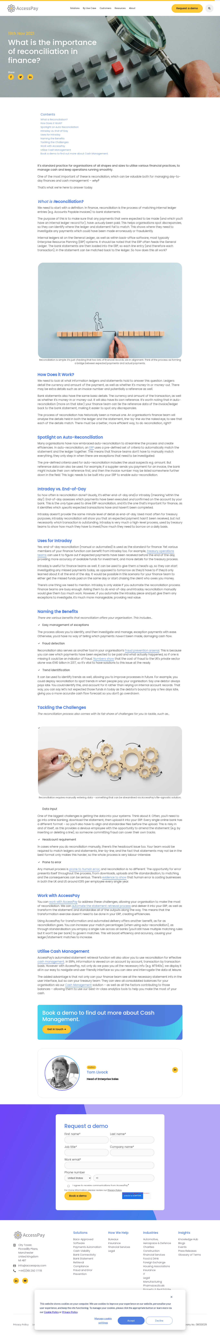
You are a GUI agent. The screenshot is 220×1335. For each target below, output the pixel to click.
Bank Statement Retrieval (83, 1260)
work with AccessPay (63, 902)
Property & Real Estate (157, 1289)
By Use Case (89, 8)
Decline (159, 1320)
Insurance (114, 1243)
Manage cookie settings (103, 1320)
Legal (111, 1251)
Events (182, 1247)
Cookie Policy (51, 1312)
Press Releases (187, 1251)
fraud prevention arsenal (142, 650)
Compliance (81, 1266)
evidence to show (114, 877)
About (132, 8)
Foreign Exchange (154, 1262)
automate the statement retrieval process (101, 906)
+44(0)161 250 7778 (30, 1271)
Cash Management (78, 985)
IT (144, 1274)
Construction (151, 1251)
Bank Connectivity (84, 1255)
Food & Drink (151, 1258)
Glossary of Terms (189, 1255)
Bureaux (113, 1239)
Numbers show (103, 659)
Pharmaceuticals (153, 1285)
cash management (51, 962)
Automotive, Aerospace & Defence (157, 1241)
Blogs (181, 1243)
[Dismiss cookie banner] (171, 1297)
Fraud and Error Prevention (82, 1272)
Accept (131, 1320)
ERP (91, 447)
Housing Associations (156, 1266)
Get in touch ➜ (56, 1029)
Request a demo (187, 8)
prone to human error (84, 869)
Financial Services (119, 1247)
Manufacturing (152, 1282)
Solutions (75, 8)
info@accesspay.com (32, 1265)
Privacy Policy (69, 1312)
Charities (148, 1247)
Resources (120, 8)
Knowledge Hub (188, 1239)
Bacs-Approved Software (83, 1241)
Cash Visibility (81, 1251)
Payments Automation (87, 1247)
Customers (105, 8)
